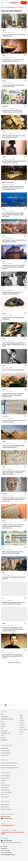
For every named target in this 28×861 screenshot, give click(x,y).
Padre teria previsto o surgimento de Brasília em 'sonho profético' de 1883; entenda (12, 656)
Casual (21, 717)
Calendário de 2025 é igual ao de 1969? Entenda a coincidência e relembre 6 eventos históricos (12, 526)
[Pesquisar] (5, 3)
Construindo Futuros (5, 785)
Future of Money (23, 729)
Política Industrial (5, 797)
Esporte (21, 722)
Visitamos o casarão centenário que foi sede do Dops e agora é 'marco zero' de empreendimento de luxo (13, 188)
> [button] (14, 705)
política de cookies (5, 850)
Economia (3, 726)
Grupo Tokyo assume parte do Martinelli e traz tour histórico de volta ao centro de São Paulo (13, 267)
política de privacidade (6, 852)
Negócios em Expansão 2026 (11, 7)
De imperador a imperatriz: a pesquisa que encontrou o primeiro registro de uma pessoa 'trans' (14, 499)
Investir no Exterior (5, 789)
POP (21, 734)
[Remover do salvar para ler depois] (25, 30)
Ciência (21, 731)
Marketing (22, 720)
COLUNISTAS (4, 740)
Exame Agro (22, 724)
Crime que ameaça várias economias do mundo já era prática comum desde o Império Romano (13, 395)
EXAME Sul (3, 780)
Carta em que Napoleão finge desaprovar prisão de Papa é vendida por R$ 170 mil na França (14, 344)
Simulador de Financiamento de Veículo (9, 767)
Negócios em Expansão (6, 809)
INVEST (2, 7)
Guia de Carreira (4, 755)
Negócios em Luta (5, 794)
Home (2, 714)
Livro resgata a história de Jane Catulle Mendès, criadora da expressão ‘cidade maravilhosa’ (13, 215)
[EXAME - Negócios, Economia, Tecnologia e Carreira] (13, 2)
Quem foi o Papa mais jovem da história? (13, 369)
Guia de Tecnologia (5, 750)
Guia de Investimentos (6, 753)
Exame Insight (4, 730)
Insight (20, 7)
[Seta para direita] (24, 7)
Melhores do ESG (5, 806)
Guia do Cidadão (4, 748)
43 (12, 705)
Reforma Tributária (5, 775)
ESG (2, 728)
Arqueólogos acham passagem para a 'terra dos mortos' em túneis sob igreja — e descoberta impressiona (14, 629)
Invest (2, 735)
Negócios (3, 737)
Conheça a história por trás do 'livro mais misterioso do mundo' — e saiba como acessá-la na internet (13, 472)
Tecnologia (22, 727)
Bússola (2, 782)
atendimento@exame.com (7, 825)
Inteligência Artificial (5, 733)
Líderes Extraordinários (6, 792)
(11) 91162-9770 (7, 818)
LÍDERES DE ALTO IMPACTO (7, 719)
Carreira (3, 723)
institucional (4, 846)
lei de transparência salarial (8, 854)
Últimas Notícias (4, 716)
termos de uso (4, 848)
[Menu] (2, 3)
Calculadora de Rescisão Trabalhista (9, 763)
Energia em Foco (4, 787)
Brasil (2, 721)
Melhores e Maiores (5, 804)
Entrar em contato (5, 816)
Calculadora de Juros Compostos (8, 765)
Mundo (21, 715)
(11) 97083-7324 (7, 840)
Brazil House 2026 (5, 778)
